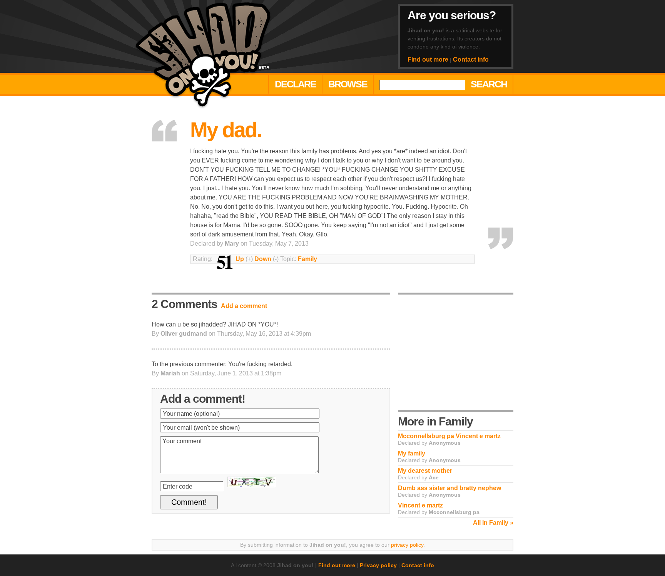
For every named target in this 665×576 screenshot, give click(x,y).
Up (240, 259)
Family (307, 259)
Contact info (471, 59)
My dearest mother (425, 470)
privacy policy (407, 545)
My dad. (225, 130)
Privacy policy (378, 565)
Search (489, 84)
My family (411, 453)
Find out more (428, 59)
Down (262, 259)
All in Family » (493, 522)
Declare (295, 84)
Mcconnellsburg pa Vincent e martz (449, 436)
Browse (347, 84)
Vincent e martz (420, 505)
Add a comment (244, 306)
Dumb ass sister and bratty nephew (449, 488)
